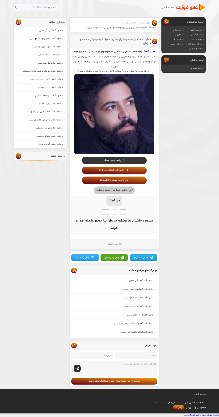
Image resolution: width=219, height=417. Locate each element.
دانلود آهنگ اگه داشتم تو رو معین (136, 332)
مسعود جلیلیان (195, 48)
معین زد (178, 34)
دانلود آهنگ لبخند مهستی (50, 87)
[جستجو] (16, 8)
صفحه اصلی (168, 7)
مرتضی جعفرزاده (194, 44)
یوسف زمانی (196, 30)
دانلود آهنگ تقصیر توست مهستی (137, 289)
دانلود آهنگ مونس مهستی (49, 128)
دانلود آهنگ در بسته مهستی (49, 95)
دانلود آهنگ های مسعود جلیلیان (112, 190)
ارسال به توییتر (83, 257)
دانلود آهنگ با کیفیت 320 (111, 170)
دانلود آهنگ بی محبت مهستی (138, 306)
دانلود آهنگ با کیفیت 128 (112, 180)
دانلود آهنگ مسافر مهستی (49, 136)
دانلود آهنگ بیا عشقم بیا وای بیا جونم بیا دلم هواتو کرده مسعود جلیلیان (115, 41)
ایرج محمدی (196, 68)
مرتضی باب (177, 39)
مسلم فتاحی (196, 34)
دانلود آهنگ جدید (210, 415)
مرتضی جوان (176, 44)
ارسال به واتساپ (112, 257)
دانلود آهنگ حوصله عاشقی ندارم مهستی (133, 323)
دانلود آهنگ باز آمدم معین (140, 315)
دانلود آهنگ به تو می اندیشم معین (45, 120)
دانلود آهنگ (130, 23)
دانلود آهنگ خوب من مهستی (139, 298)
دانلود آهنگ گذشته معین (50, 144)
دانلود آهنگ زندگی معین (141, 280)
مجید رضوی (196, 39)
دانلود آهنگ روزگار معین (51, 104)
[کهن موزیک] (190, 7)
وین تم (178, 407)
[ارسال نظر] (77, 368)
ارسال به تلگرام (141, 257)
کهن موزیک (145, 23)
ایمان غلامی (176, 30)
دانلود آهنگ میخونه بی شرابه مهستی (44, 112)
